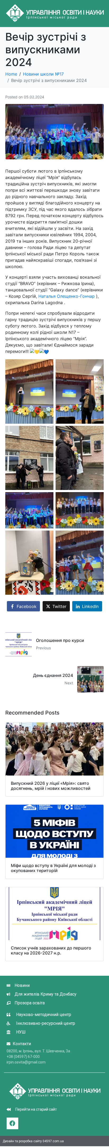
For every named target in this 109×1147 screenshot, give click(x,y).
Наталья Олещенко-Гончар (66, 296)
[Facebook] (12, 1123)
